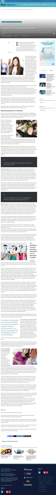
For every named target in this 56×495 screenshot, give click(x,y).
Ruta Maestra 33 (41, 481)
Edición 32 (45, 476)
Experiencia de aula (45, 4)
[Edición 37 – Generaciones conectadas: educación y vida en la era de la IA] (43, 85)
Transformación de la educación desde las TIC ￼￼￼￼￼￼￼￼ (18, 457)
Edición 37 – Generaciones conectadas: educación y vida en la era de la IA (50, 85)
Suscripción (37, 4)
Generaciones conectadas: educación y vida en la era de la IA (15, 1)
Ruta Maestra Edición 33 (42, 487)
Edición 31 (40, 476)
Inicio (21, 4)
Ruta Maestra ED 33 (42, 483)
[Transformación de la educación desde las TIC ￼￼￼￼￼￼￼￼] (18, 452)
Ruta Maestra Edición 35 (42, 491)
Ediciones (25, 4)
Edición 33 (50, 476)
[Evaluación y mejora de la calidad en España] (6, 452)
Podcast (53, 4)
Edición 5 (6, 9)
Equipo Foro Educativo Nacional (10, 441)
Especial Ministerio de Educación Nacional (14, 21)
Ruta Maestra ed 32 (48, 481)
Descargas (31, 4)
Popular (51, 70)
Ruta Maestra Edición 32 (42, 485)
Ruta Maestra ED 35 (49, 483)
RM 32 (49, 478)
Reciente (43, 70)
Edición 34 (40, 478)
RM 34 (53, 478)
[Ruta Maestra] (8, 4)
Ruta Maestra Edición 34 (42, 489)
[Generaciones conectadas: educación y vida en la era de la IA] (43, 92)
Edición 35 (45, 478)
